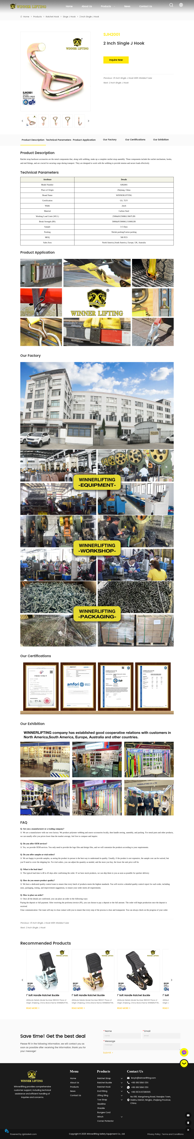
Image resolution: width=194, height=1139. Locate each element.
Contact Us (145, 6)
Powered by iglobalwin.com (23, 1134)
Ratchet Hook (52, 16)
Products (106, 6)
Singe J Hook (69, 16)
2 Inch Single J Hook (89, 16)
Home (69, 6)
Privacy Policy (153, 1134)
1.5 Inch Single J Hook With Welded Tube (132, 78)
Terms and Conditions (172, 1134)
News (127, 6)
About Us (87, 6)
